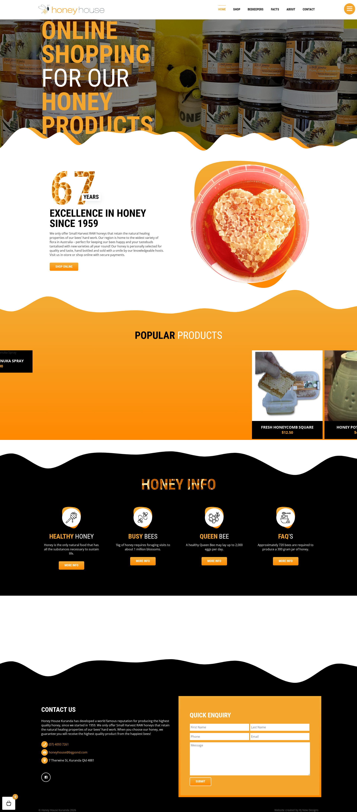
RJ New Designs (309, 810)
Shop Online (64, 266)
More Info (71, 565)
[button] (349, 9)
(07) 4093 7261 (59, 744)
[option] (287, 394)
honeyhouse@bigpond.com (68, 752)
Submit (200, 781)
